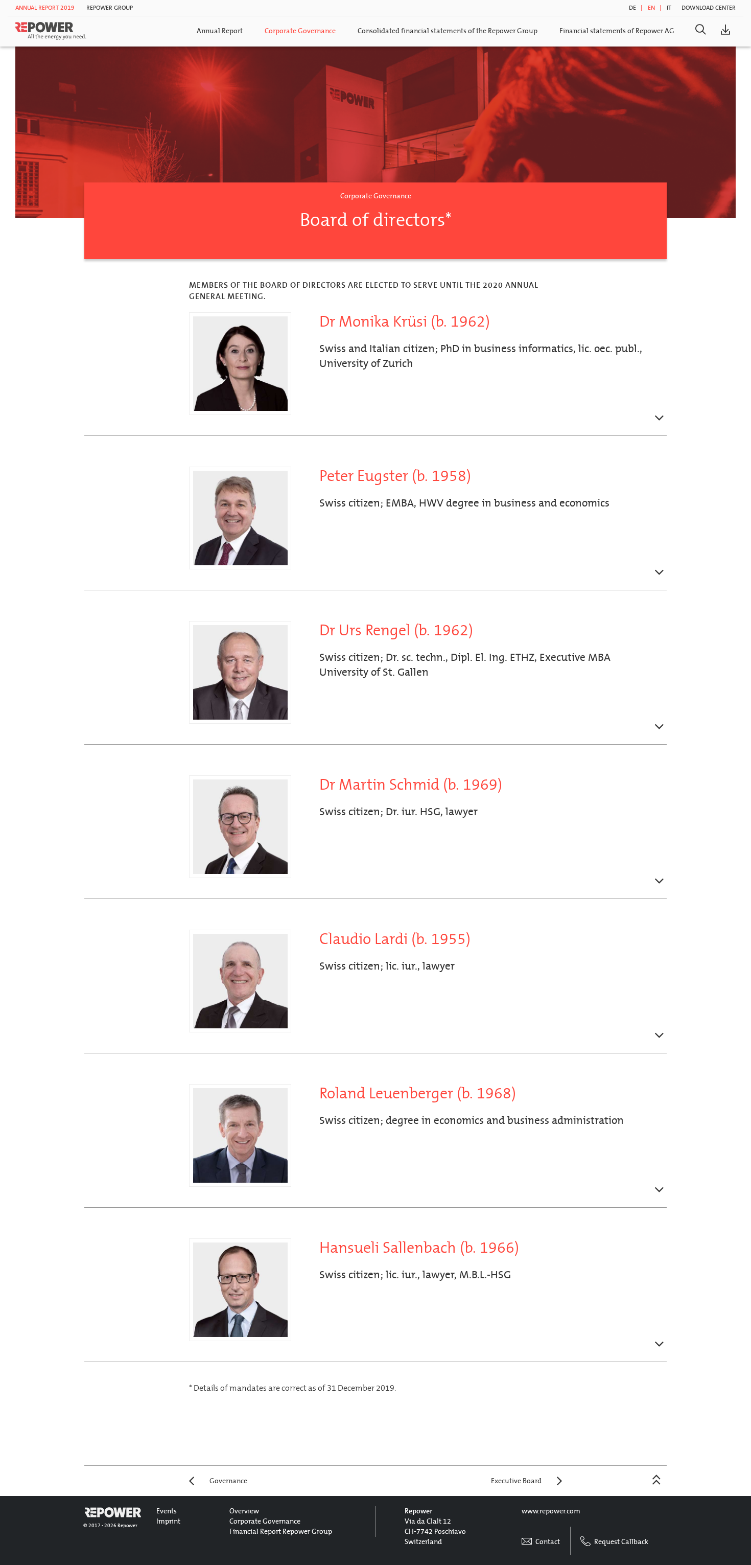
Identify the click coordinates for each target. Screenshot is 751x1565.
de (632, 8)
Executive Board (516, 1481)
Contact (547, 1542)
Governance (228, 1481)
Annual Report (220, 31)
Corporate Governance (300, 31)
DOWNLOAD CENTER (709, 8)
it (669, 8)
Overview (244, 1511)
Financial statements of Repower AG (616, 31)
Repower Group (109, 8)
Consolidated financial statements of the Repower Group (447, 31)
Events (166, 1511)
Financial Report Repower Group (280, 1531)
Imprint (168, 1521)
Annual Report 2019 (45, 8)
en (651, 8)
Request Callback (620, 1542)
